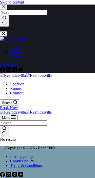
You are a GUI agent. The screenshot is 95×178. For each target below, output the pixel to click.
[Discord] (20, 71)
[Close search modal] (3, 7)
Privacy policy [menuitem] (21, 156)
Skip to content (12, 2)
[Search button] (4, 21)
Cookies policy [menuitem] (22, 161)
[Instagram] (15, 71)
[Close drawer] (3, 34)
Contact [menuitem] (16, 56)
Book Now (9, 65)
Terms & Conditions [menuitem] (26, 165)
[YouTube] (20, 175)
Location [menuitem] (17, 47)
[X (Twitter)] (9, 71)
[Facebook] (3, 71)
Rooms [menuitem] (16, 52)
